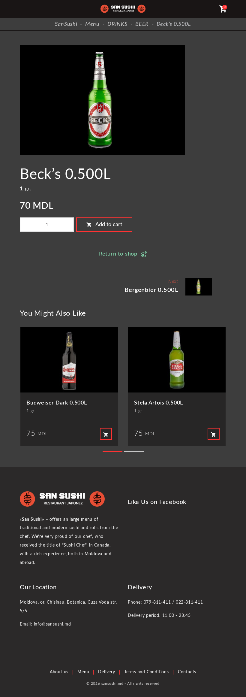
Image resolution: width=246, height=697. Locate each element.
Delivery (106, 672)
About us (59, 672)
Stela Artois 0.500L (158, 403)
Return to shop (118, 254)
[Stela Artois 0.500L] (177, 359)
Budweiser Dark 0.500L (56, 403)
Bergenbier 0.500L (151, 290)
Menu (83, 672)
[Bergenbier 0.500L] (198, 280)
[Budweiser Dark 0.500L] (69, 359)
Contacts (187, 672)
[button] (112, 451)
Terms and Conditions (146, 672)
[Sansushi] (123, 9)
